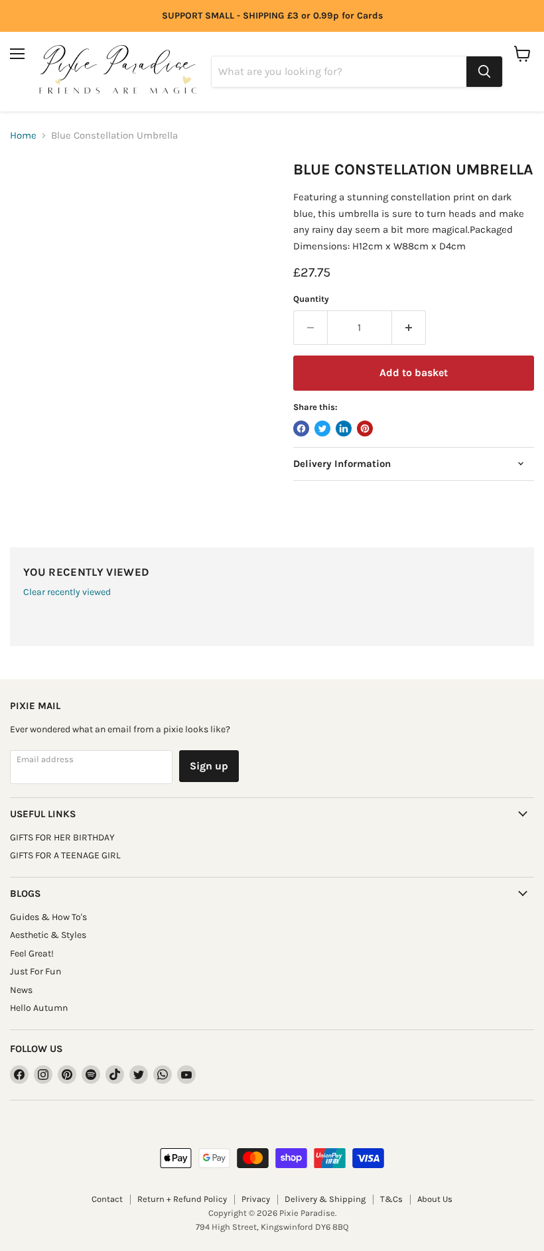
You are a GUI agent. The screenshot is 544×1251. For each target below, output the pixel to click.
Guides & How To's (48, 917)
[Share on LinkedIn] (344, 428)
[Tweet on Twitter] (322, 428)
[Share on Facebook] (301, 428)
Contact (107, 1199)
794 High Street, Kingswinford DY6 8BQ (272, 1227)
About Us (434, 1199)
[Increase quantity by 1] (409, 327)
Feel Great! (32, 953)
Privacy (255, 1199)
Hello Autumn (39, 1008)
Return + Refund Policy (182, 1199)
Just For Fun (35, 971)
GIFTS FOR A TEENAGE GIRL (65, 855)
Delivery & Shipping (325, 1199)
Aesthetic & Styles (48, 935)
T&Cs (391, 1199)
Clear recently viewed (67, 592)
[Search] (484, 71)
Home (23, 135)
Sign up (209, 765)
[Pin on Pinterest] (365, 428)
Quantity (311, 299)
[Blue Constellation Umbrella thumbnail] (30, 193)
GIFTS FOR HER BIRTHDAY (62, 837)
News (21, 990)
